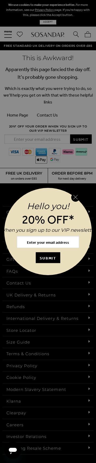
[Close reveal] (75, 197)
